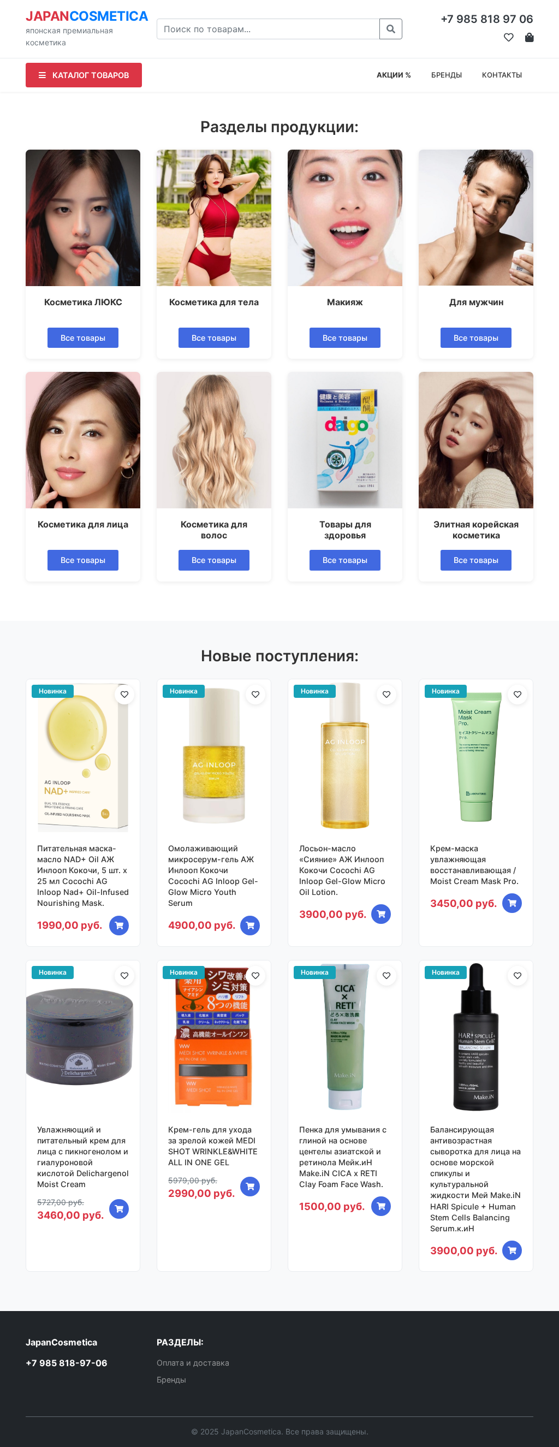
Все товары (83, 337)
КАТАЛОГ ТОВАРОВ (89, 75)
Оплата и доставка (193, 1362)
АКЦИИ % (394, 74)
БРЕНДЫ (446, 74)
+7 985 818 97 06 (487, 19)
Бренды (171, 1379)
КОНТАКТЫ (502, 74)
